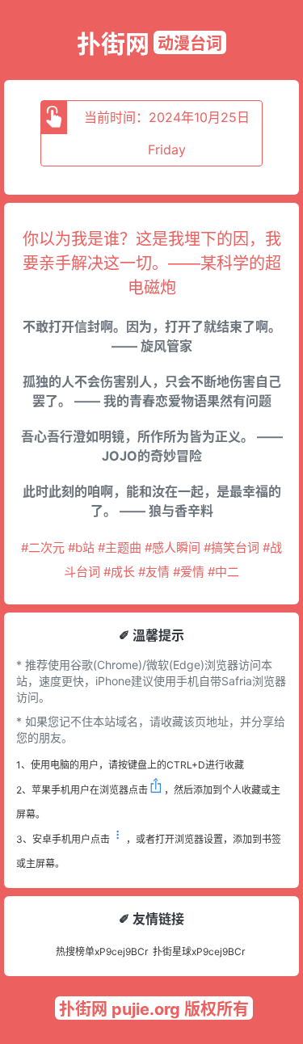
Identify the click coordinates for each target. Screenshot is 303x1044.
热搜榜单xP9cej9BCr (102, 951)
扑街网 (113, 43)
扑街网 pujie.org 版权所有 (154, 1009)
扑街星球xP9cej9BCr (199, 951)
